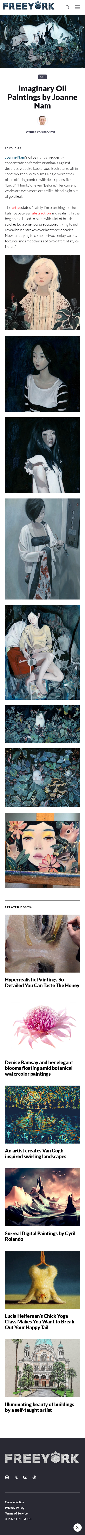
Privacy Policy (14, 1508)
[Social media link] (7, 1477)
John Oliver (47, 131)
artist (16, 207)
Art (42, 77)
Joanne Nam (15, 157)
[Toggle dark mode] (77, 1527)
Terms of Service (16, 1513)
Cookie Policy (14, 1502)
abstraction (41, 213)
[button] (67, 7)
